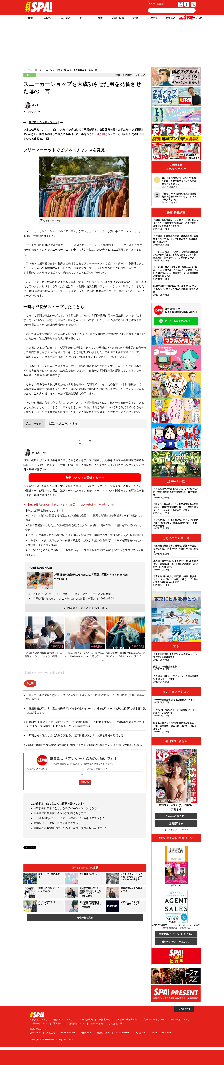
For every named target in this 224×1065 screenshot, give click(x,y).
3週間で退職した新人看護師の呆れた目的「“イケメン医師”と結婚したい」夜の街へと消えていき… (84, 744)
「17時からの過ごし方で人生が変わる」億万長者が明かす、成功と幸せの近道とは (74, 735)
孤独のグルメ (103, 1032)
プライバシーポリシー (154, 1019)
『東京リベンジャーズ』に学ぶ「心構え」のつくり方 (72, 594)
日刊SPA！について (63, 1019)
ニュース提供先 (85, 1019)
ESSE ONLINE (68, 1032)
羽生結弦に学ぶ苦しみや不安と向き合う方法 (60, 813)
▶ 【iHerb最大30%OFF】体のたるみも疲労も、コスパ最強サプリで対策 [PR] (69, 504)
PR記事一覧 (104, 1019)
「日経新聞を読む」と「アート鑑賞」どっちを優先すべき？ (69, 818)
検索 (192, 10)
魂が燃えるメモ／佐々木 (43, 122)
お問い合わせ (97, 1023)
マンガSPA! (141, 1032)
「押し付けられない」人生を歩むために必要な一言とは (73, 598)
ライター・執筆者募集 (127, 1019)
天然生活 (51, 1032)
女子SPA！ (35, 1032)
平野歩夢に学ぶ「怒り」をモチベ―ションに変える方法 (66, 808)
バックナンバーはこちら (176, 830)
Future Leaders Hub (161, 1032)
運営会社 (57, 1023)
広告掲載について (39, 1019)
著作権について (40, 1023)
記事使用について (76, 1023)
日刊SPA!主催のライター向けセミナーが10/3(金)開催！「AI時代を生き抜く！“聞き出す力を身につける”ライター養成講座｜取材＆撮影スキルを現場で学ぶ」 (85, 724)
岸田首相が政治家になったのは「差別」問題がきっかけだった (70, 828)
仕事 (31, 683)
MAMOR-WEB (122, 1032)
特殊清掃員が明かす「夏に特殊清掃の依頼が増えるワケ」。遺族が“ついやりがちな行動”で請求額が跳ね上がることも (86, 710)
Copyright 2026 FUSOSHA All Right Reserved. (52, 1039)
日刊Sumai (86, 1032)
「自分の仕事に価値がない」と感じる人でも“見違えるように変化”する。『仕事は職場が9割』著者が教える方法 (85, 697)
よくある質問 (115, 1023)
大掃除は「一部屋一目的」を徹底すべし (57, 823)
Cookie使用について (180, 1019)
